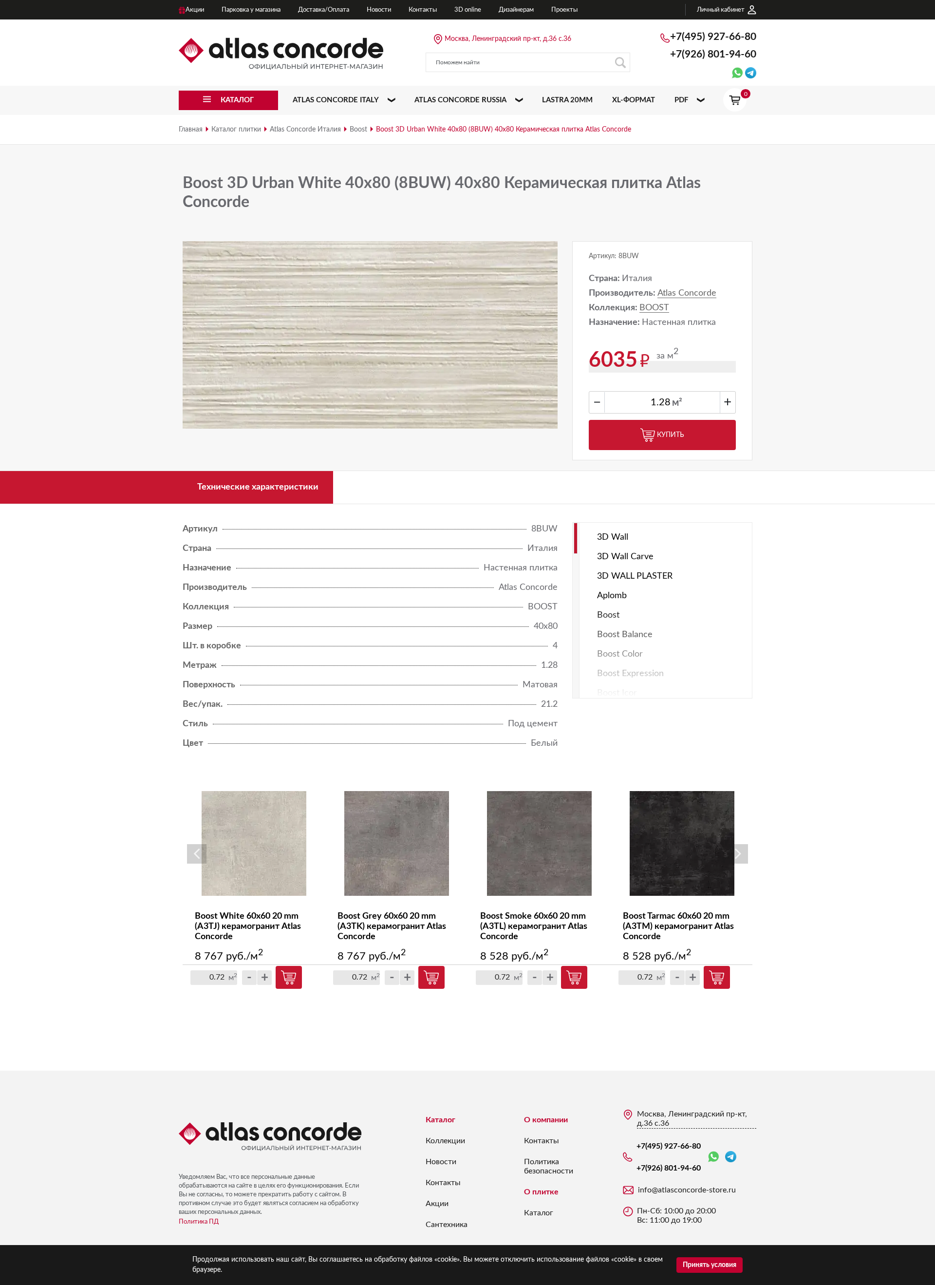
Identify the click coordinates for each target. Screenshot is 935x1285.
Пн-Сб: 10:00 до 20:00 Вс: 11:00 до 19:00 (676, 1215)
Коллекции (445, 1141)
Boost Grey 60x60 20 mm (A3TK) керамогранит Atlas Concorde (391, 926)
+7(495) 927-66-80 (713, 37)
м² (677, 403)
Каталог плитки (236, 129)
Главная (191, 129)
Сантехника (447, 1224)
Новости (441, 1162)
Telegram (730, 1157)
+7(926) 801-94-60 (713, 54)
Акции (437, 1204)
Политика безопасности (548, 1166)
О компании (546, 1120)
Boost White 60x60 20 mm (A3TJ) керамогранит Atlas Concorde (248, 926)
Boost (358, 129)
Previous (196, 854)
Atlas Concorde (686, 293)
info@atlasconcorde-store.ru (687, 1190)
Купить (670, 435)
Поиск (620, 62)
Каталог (440, 1120)
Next (738, 854)
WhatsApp (715, 1157)
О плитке (541, 1192)
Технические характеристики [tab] (257, 487)
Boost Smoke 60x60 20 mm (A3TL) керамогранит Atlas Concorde (533, 926)
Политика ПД (199, 1222)
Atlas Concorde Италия (305, 129)
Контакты (443, 1183)
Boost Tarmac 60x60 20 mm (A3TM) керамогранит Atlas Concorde (678, 926)
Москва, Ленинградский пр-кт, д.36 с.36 (508, 39)
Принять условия (709, 1265)
